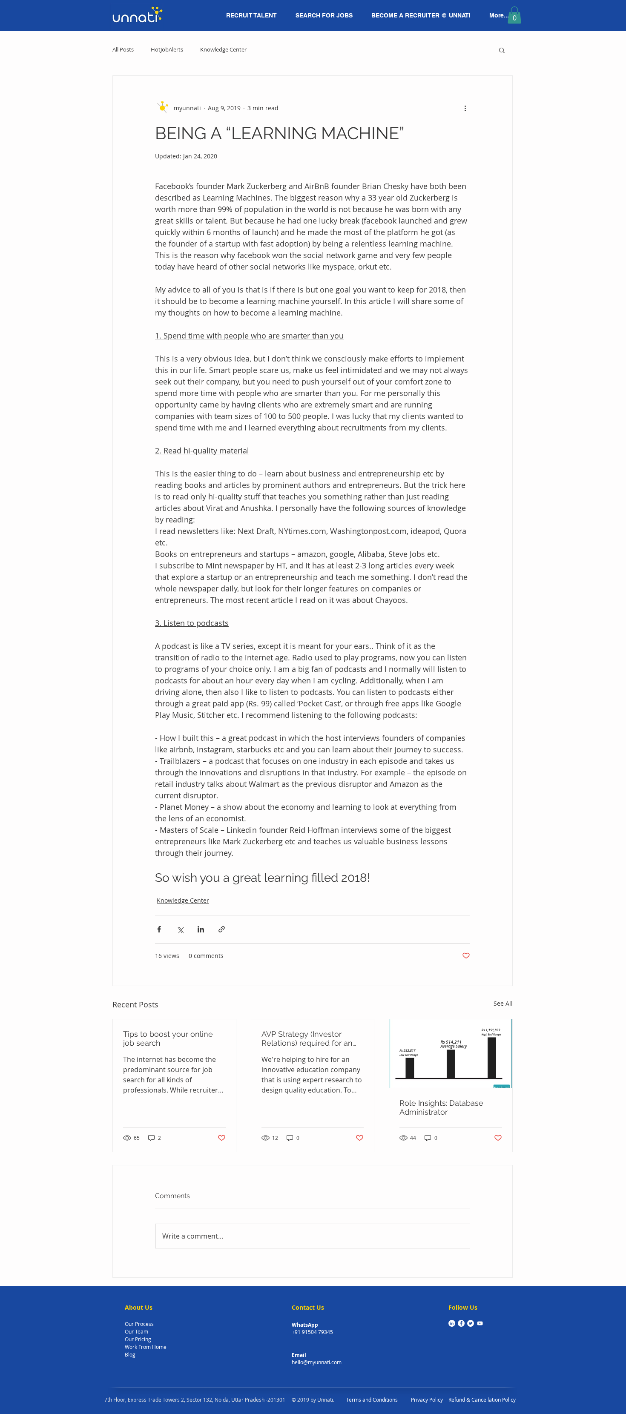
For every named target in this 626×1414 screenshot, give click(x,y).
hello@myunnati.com (317, 1362)
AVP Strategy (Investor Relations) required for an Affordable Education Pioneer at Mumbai (307, 1038)
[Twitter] (470, 1323)
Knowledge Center (223, 49)
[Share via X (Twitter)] (180, 929)
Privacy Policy (427, 1399)
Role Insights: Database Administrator (441, 1107)
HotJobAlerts (167, 49)
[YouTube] (480, 1323)
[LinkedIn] (451, 1323)
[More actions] (465, 108)
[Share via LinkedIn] (201, 929)
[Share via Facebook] (159, 929)
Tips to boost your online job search (168, 1038)
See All (503, 1003)
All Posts (123, 49)
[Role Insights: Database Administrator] (450, 1053)
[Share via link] (222, 929)
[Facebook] (461, 1323)
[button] (514, 15)
